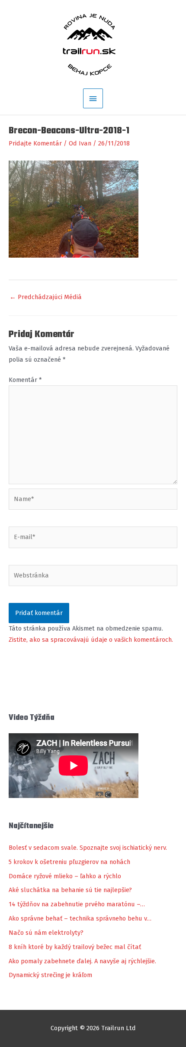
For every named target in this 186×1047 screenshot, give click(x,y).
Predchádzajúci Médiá (46, 297)
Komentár (25, 380)
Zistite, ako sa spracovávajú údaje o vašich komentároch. (91, 639)
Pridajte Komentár (35, 143)
